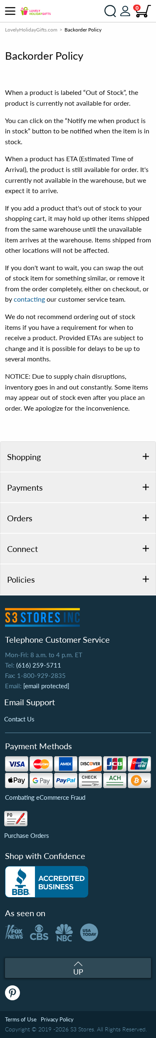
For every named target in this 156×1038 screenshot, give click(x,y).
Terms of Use (21, 1019)
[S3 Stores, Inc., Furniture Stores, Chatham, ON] (46, 882)
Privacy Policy (57, 1019)
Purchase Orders (26, 835)
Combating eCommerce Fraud (45, 797)
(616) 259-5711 (38, 665)
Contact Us (19, 719)
